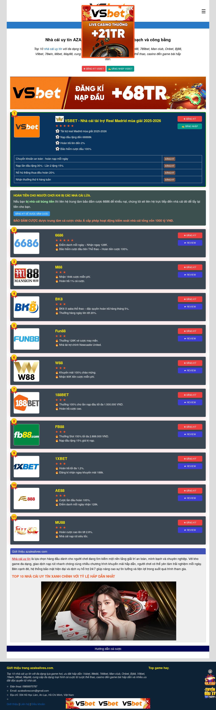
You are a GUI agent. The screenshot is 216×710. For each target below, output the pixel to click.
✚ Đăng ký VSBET (94, 68)
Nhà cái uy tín (21, 558)
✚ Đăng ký (190, 118)
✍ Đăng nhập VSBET (120, 68)
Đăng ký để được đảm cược (31, 213)
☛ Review (190, 242)
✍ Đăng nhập (190, 126)
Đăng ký (169, 158)
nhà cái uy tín (53, 49)
